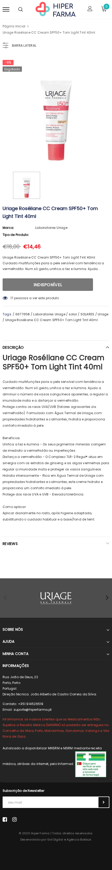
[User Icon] (90, 9)
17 (11, 298)
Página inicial (14, 26)
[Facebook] (5, 819)
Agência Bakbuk (79, 839)
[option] (56, 110)
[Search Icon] (20, 9)
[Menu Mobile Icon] (6, 9)
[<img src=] (90, 764)
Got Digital (55, 839)
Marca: (8, 227)
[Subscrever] (103, 802)
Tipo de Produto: (16, 234)
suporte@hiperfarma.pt (33, 709)
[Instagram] (14, 819)
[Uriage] (56, 598)
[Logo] (55, 9)
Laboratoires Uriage (51, 227)
